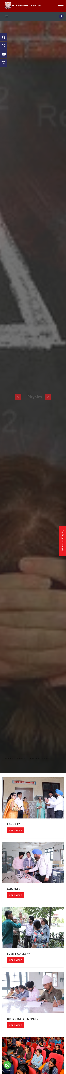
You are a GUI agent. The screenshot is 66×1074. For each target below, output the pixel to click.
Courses (13, 889)
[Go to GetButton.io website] (7, 1071)
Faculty (13, 824)
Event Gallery (18, 954)
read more (15, 830)
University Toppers (22, 1019)
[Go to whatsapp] (7, 1065)
